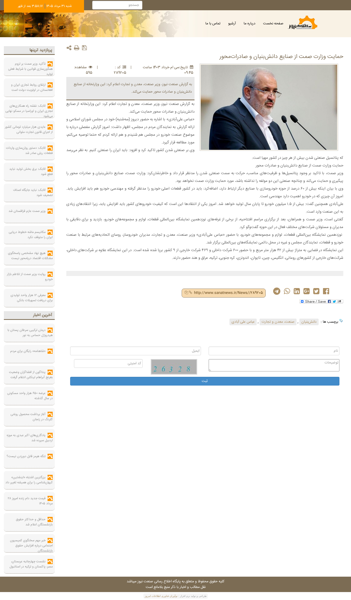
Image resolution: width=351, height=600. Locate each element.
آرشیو (232, 23)
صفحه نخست (273, 23)
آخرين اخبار (42, 315)
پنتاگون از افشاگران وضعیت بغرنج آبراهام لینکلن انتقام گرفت (31, 375)
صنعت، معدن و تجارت (278, 322)
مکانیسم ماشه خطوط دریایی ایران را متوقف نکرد (31, 235)
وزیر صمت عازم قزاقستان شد (26, 211)
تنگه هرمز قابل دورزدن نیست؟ (26, 456)
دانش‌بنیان (309, 322)
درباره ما (249, 23)
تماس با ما (212, 23)
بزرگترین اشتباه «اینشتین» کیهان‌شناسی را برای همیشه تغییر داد (29, 480)
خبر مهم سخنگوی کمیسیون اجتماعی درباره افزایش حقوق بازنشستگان (31, 545)
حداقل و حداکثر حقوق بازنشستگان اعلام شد (34, 522)
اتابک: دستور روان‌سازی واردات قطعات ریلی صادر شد (29, 150)
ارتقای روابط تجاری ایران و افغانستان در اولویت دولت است (32, 87)
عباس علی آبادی (243, 322)
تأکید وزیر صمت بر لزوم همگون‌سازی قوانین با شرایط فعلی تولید (30, 69)
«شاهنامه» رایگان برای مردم (27, 351)
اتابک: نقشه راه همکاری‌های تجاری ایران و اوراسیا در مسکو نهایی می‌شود (29, 111)
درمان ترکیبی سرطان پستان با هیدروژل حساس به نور (30, 333)
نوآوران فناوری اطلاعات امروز (161, 596)
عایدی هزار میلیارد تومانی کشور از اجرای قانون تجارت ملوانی (29, 129)
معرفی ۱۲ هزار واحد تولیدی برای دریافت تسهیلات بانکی (32, 298)
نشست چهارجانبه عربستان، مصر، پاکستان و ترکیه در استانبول (31, 564)
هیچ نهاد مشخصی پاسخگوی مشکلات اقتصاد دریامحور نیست (30, 256)
